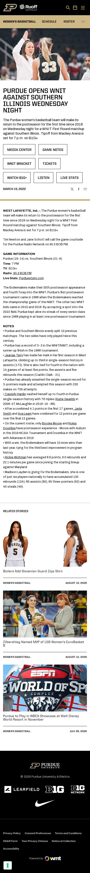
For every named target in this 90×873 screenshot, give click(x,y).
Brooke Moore (52, 423)
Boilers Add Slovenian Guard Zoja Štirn (33, 571)
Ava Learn (25, 413)
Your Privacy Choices (35, 841)
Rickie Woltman (15, 457)
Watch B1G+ (19, 179)
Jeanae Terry (14, 355)
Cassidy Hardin (15, 394)
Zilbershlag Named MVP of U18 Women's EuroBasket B (43, 643)
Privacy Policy (12, 833)
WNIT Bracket (21, 165)
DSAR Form (10, 841)
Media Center (21, 151)
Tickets (51, 165)
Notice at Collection (64, 841)
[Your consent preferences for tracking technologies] (7, 865)
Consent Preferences (38, 833)
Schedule (49, 21)
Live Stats (71, 179)
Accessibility (11, 848)
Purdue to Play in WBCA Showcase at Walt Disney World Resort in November (41, 718)
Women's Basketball (17, 583)
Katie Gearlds (65, 399)
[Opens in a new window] (21, 789)
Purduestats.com (31, 278)
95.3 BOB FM (22, 273)
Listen (45, 179)
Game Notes (54, 151)
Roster (69, 21)
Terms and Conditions (68, 833)
